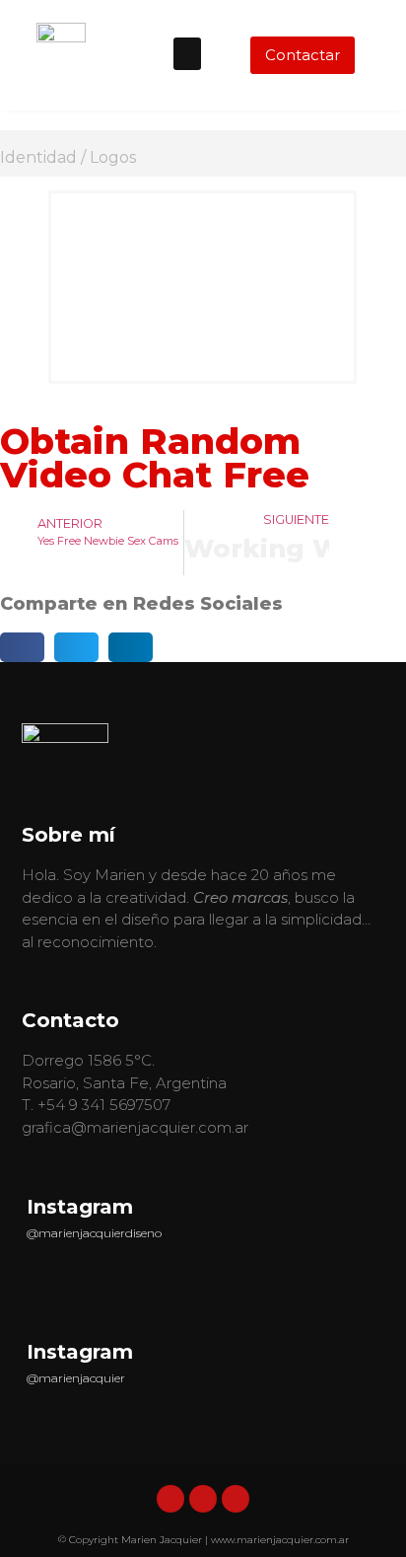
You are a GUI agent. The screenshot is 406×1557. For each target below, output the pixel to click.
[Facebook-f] (203, 1499)
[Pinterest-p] (235, 1499)
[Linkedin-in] (170, 1499)
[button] (187, 53)
